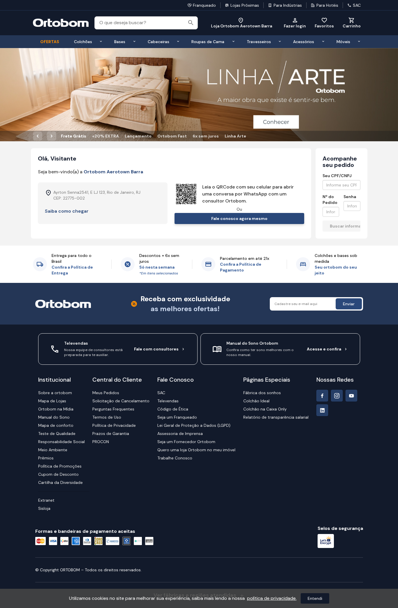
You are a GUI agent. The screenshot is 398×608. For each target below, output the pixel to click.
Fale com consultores (156, 349)
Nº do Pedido (330, 199)
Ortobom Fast (172, 136)
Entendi (315, 598)
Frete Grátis (73, 136)
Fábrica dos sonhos (262, 392)
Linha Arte (235, 136)
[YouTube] (351, 395)
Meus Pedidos (105, 392)
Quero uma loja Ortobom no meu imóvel (196, 449)
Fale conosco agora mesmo (239, 218)
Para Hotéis (327, 5)
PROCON (100, 441)
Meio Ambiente (52, 449)
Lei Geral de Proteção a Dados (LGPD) (193, 425)
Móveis (343, 41)
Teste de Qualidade (56, 433)
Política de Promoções (60, 466)
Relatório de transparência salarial (276, 417)
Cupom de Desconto (58, 474)
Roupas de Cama (207, 41)
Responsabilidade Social (61, 441)
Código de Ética (172, 409)
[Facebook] (322, 395)
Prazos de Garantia (110, 433)
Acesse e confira (324, 349)
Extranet (46, 500)
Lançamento (138, 136)
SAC (357, 5)
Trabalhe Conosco (174, 458)
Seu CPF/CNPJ (337, 175)
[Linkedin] (322, 410)
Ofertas (49, 41)
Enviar (349, 303)
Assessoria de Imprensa (180, 433)
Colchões (83, 41)
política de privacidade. (272, 598)
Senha (350, 196)
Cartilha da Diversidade (60, 482)
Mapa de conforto (55, 425)
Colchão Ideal (256, 400)
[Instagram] (337, 395)
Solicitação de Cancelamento (120, 400)
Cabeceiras (158, 41)
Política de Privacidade (114, 425)
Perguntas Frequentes (113, 409)
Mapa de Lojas (52, 400)
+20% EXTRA (105, 136)
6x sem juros (206, 136)
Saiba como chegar (67, 211)
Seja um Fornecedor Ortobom (186, 441)
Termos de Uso (106, 417)
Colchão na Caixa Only (265, 409)
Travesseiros (259, 41)
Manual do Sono (54, 417)
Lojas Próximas (244, 5)
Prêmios (46, 458)
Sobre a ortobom (55, 392)
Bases (119, 41)
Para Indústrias (288, 5)
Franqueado (204, 5)
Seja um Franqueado (177, 417)
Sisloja (44, 508)
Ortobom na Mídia (55, 409)
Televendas (168, 400)
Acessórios (303, 41)
